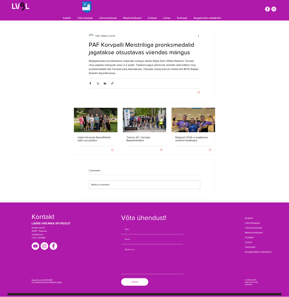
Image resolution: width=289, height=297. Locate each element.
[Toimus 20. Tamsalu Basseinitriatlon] (144, 120)
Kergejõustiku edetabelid (254, 252)
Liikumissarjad (252, 223)
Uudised (249, 237)
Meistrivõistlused (254, 232)
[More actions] (198, 36)
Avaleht (249, 218)
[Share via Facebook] (90, 83)
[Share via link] (112, 83)
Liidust (248, 242)
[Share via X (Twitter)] (97, 83)
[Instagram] (273, 9)
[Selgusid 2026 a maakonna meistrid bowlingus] (193, 120)
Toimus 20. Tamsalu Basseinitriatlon (138, 139)
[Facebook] (267, 9)
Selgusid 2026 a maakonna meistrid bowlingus (191, 139)
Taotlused (250, 247)
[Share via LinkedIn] (105, 83)
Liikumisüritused (253, 227)
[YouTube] (35, 246)
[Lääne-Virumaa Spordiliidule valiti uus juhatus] (95, 120)
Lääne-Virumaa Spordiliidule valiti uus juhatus (94, 139)
